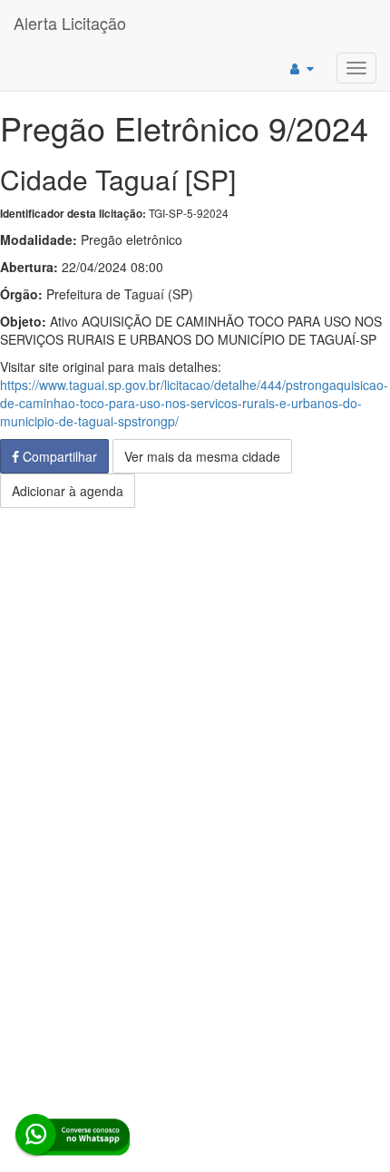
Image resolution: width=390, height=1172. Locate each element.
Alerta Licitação (70, 22)
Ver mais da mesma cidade (202, 456)
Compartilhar (58, 456)
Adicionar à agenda (67, 491)
